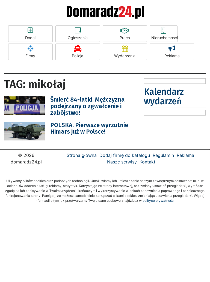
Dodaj (30, 37)
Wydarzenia (124, 55)
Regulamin (163, 155)
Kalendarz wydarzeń (164, 97)
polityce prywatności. (159, 200)
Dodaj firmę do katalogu (124, 155)
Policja (77, 55)
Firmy (30, 55)
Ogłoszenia (78, 37)
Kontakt (147, 162)
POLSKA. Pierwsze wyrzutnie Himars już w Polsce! (89, 128)
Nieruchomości (164, 37)
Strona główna (82, 155)
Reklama (172, 55)
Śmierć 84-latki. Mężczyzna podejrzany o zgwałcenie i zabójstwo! (87, 106)
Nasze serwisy (122, 162)
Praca (125, 37)
